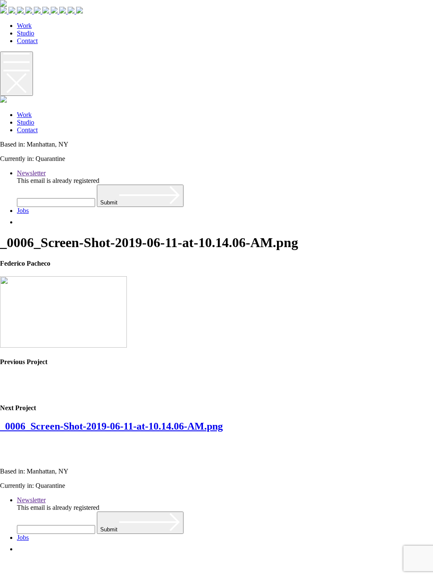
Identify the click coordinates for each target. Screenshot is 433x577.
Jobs (23, 210)
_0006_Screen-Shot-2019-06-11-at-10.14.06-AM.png (111, 426)
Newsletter (31, 173)
